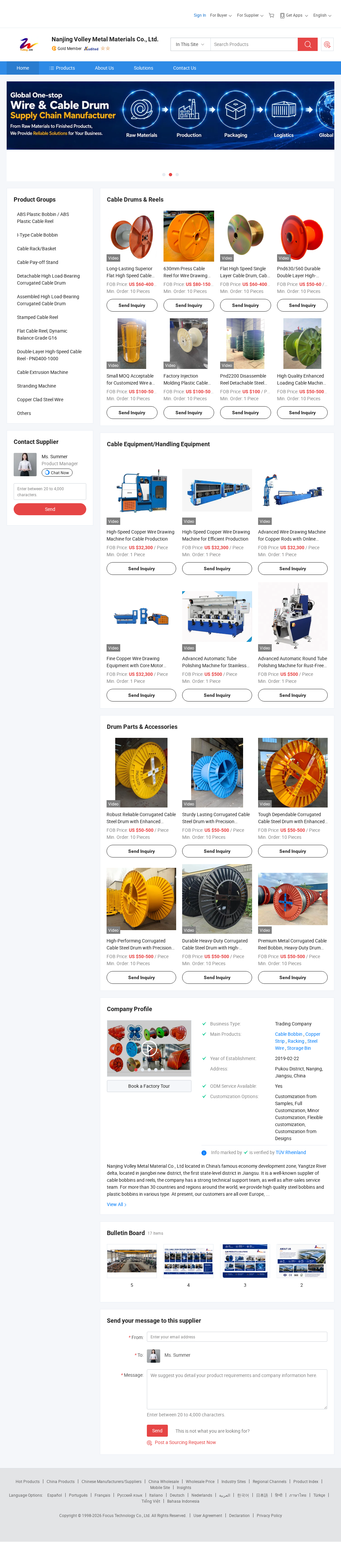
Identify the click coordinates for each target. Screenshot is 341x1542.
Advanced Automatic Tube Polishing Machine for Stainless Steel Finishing (214, 665)
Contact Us (184, 68)
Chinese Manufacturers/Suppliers (112, 1481)
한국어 (243, 1495)
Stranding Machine (36, 386)
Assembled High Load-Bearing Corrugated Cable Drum (48, 300)
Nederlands (201, 1495)
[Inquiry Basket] (272, 15)
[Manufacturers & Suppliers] (49, 13)
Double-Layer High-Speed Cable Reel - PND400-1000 (49, 355)
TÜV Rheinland (291, 1152)
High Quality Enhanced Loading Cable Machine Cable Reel (301, 383)
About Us (104, 68)
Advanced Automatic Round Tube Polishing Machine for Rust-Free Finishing (292, 665)
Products (65, 68)
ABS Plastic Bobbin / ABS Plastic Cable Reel (43, 217)
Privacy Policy (269, 1515)
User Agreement (207, 1515)
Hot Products (28, 1481)
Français (102, 1495)
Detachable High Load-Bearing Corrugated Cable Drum (48, 279)
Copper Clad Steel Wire (40, 399)
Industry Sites (233, 1481)
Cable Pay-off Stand (37, 262)
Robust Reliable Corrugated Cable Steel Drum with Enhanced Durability (141, 821)
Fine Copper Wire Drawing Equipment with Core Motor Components (135, 665)
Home (23, 68)
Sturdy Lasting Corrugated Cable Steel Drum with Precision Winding (216, 821)
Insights (184, 1487)
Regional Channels (269, 1481)
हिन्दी (278, 1495)
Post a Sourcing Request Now (181, 1442)
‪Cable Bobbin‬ (288, 1034)
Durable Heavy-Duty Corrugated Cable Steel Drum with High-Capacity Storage (215, 947)
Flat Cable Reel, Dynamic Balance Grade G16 (42, 334)
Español (54, 1495)
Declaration (239, 1515)
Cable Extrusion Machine (42, 372)
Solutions (143, 68)
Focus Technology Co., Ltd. (127, 1515)
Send (157, 1430)
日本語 (262, 1495)
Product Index (305, 1481)
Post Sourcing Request (327, 44)
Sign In (200, 15)
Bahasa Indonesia (183, 1501)
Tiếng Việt (151, 1501)
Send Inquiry (132, 305)
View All (115, 1204)
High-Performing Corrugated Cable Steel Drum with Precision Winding (139, 947)
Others (24, 413)
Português (78, 1495)
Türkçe (319, 1495)
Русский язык (129, 1495)
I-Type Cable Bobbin (37, 235)
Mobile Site (160, 1487)
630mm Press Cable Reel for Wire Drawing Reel (185, 275)
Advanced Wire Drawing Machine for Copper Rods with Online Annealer (292, 539)
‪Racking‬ (296, 1041)
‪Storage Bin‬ (299, 1048)
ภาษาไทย (297, 1495)
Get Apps (294, 15)
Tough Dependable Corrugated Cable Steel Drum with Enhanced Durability (291, 821)
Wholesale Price (200, 1481)
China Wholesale (164, 1481)
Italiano (156, 1495)
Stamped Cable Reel (37, 317)
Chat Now (60, 472)
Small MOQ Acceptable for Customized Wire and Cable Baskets (132, 383)
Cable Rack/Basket (36, 248)
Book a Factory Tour (149, 1086)
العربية (224, 1495)
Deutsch (177, 1495)
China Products (61, 1481)
